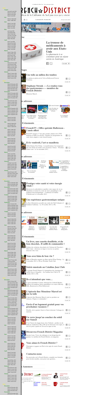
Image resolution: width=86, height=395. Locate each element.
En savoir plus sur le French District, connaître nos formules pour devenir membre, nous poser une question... (44, 358)
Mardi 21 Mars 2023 (12, 361)
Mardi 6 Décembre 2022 (12, 390)
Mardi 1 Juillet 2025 (12, 129)
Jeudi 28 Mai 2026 (11, 32)
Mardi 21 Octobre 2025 (12, 102)
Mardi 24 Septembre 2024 (13, 205)
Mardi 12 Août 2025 (12, 120)
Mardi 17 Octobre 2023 (12, 301)
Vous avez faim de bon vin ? (40, 256)
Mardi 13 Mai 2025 (11, 141)
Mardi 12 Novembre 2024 (13, 191)
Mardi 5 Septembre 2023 (12, 314)
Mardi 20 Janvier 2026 (12, 75)
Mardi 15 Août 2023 (12, 320)
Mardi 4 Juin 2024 (11, 232)
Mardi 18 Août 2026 (12, 14)
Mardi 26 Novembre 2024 (13, 188)
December (7, 82)
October (6, 99)
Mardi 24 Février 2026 (12, 62)
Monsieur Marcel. (31, 94)
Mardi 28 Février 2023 (12, 367)
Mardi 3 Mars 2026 (11, 59)
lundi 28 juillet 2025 (12, 125)
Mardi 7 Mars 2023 (11, 364)
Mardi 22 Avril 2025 (12, 147)
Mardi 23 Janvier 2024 (12, 270)
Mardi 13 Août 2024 (12, 216)
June (5, 22)
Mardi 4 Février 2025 (12, 169)
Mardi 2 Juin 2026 (11, 28)
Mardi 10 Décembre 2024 (13, 184)
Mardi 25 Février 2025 (12, 164)
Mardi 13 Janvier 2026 (12, 76)
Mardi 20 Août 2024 (12, 214)
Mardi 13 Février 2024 (12, 264)
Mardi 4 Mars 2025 (11, 160)
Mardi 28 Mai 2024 (11, 235)
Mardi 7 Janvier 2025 (12, 176)
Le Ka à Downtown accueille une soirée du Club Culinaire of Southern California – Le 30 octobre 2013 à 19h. (45, 204)
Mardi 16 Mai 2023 (11, 346)
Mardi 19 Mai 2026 (11, 34)
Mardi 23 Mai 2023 (11, 345)
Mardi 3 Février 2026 (12, 70)
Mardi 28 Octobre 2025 (12, 100)
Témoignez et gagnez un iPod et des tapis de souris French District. (44, 347)
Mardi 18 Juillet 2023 (12, 328)
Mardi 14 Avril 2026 (12, 46)
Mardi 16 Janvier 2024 (12, 272)
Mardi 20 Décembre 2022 (13, 387)
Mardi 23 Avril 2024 (12, 244)
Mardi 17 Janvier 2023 (12, 378)
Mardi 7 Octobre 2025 (12, 105)
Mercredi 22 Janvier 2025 (13, 173)
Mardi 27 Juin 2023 (11, 335)
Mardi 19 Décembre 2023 (13, 284)
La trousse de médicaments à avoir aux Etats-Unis (56, 47)
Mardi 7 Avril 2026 (11, 49)
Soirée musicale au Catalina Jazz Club (45, 267)
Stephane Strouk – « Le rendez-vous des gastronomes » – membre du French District (44, 88)
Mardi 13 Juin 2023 (11, 339)
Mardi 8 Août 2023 (11, 322)
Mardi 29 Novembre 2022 (13, 393)
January (6, 72)
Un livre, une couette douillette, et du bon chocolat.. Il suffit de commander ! (45, 242)
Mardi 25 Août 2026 (12, 12)
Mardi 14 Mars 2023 (12, 363)
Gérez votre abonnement (44, 383)
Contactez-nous (34, 354)
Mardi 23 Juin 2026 (11, 23)
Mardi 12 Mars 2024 (12, 255)
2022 (4, 384)
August (6, 9)
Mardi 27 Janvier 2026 (12, 73)
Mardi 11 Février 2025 (12, 167)
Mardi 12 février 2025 (12, 281)
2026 (4, 8)
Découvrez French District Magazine (44, 331)
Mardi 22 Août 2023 (12, 319)
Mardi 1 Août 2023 (11, 323)
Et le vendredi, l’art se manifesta (42, 142)
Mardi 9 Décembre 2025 (12, 88)
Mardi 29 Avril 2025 (12, 146)
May (5, 29)
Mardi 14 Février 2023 (12, 370)
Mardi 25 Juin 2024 (11, 226)
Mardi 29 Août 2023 (12, 317)
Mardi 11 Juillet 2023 (12, 329)
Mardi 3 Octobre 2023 (12, 305)
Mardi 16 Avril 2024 (12, 246)
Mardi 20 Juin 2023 (11, 337)
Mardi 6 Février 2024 (12, 266)
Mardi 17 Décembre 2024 (13, 182)
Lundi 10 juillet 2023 (12, 331)
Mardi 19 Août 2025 (12, 119)
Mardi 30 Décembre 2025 (13, 84)
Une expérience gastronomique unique (45, 199)
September (7, 107)
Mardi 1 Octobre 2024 (12, 204)
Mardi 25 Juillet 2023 (12, 326)
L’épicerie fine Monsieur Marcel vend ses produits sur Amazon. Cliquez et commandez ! (42, 298)
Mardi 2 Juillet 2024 (12, 223)
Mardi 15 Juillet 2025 (12, 126)
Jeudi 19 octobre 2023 (12, 302)
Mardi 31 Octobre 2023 (12, 298)
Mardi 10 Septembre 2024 (13, 208)
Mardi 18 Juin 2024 (11, 229)
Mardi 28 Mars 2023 (12, 360)
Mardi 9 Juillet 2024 (12, 222)
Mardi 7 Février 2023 (12, 372)
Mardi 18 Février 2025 (12, 166)
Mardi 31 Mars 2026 (12, 52)
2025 (4, 81)
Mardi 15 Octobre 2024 (12, 199)
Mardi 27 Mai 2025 (11, 138)
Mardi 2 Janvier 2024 (12, 275)
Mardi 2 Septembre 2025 (12, 114)
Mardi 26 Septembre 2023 (13, 308)
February (6, 61)
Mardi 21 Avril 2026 (12, 44)
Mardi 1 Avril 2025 (11, 153)
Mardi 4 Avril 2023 (11, 357)
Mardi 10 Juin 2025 (11, 134)
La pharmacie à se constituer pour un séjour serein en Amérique (57, 56)
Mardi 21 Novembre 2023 (13, 292)
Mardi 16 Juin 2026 (11, 25)
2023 (4, 278)
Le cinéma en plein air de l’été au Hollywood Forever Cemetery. (42, 79)
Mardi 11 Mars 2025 (12, 158)
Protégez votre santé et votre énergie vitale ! (44, 184)
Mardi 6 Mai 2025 (11, 143)
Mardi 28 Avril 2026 (12, 43)
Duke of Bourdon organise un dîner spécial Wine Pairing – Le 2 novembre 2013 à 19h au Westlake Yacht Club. (45, 260)
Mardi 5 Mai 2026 (11, 38)
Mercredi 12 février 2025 (13, 282)
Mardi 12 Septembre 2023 (13, 313)
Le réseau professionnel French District (47, 375)
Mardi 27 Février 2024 (12, 260)
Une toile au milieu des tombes (41, 74)
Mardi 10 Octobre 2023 (12, 304)
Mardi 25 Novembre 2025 (13, 93)
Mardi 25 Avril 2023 (12, 352)
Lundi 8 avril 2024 (11, 261)
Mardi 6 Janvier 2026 (12, 78)
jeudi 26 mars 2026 (11, 55)
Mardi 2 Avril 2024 (11, 249)
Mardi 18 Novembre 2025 (13, 94)
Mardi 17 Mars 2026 (12, 56)
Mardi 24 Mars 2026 (12, 53)
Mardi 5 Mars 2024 (11, 257)
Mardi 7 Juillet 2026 (12, 20)
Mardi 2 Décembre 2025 (12, 90)
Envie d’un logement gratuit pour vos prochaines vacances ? (45, 305)
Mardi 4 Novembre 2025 (12, 97)
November (7, 91)
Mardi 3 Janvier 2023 (12, 381)
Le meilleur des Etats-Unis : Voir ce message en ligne (43, 4)
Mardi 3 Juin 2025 (11, 135)
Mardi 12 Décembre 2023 (13, 285)
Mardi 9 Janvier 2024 (12, 273)
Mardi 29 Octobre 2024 (12, 196)
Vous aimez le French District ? (41, 342)
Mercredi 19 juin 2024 (12, 228)
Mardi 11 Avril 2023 (12, 355)
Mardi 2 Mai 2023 (11, 349)
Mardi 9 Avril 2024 (11, 248)
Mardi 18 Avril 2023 (12, 354)
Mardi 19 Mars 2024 (12, 254)
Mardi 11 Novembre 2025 (13, 96)
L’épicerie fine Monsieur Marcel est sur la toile (44, 292)
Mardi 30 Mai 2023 (11, 343)
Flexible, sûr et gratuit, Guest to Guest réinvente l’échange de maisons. (45, 311)
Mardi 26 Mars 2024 (12, 252)
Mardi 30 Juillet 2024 (12, 219)
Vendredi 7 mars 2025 (12, 163)
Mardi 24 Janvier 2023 (12, 376)
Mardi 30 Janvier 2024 (12, 269)
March (6, 50)
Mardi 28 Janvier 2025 (12, 172)
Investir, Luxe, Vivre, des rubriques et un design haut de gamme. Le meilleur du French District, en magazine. (43, 336)
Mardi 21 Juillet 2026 (12, 19)
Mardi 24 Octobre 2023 (12, 299)
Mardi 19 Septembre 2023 (13, 310)
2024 (4, 179)
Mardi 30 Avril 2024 (12, 243)
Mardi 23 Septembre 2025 (13, 110)
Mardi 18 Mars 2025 (12, 157)
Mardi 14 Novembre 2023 (13, 293)
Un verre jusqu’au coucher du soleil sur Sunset (44, 318)
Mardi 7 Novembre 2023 (12, 295)
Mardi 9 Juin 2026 (11, 26)
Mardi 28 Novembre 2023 (13, 290)
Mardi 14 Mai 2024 (11, 238)
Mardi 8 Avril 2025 (11, 150)
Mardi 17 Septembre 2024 (13, 207)
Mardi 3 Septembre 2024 (12, 210)
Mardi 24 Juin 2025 (11, 131)
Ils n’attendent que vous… (39, 279)
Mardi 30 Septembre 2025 (13, 108)
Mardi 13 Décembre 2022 (13, 389)
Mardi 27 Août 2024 (12, 213)
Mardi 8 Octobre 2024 (12, 201)
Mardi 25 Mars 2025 (12, 155)
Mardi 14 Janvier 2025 (12, 175)
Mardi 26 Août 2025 (12, 117)
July (5, 17)
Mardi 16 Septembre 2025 (13, 111)
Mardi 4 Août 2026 (11, 16)
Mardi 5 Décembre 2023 (12, 287)
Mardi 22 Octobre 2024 (12, 198)
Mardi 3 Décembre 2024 (12, 185)
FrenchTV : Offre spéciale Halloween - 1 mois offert (45, 129)
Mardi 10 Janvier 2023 (12, 379)
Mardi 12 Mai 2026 (11, 37)
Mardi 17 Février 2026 (12, 66)
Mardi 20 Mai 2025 (11, 140)
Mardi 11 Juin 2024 (11, 231)
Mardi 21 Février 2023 (12, 369)
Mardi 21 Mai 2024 (11, 237)
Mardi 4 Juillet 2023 (12, 332)
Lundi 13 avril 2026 (11, 47)
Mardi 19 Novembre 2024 (13, 190)
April (5, 40)
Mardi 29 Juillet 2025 (12, 123)
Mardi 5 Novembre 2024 (12, 193)
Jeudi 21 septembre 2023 (12, 311)
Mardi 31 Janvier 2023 (12, 375)
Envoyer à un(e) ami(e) (65, 19)
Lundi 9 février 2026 (12, 69)
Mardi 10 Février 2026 (12, 67)
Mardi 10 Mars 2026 (12, 58)
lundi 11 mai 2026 (11, 41)
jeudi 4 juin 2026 (11, 31)
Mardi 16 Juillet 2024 (12, 220)
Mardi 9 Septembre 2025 (12, 113)
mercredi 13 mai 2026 (12, 35)
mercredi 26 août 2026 (12, 11)
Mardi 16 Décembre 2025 (13, 87)
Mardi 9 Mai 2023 (11, 348)
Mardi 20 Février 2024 (12, 263)
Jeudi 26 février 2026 (12, 64)
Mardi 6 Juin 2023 (11, 340)
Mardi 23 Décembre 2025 (13, 85)
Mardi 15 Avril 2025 (12, 149)
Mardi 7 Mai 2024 (11, 240)
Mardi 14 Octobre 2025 (12, 103)
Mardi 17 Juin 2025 (11, 132)
